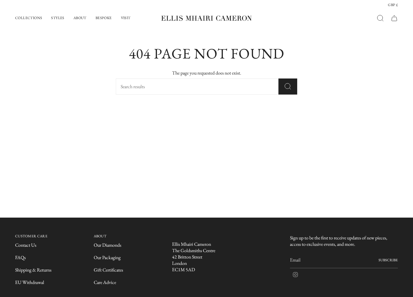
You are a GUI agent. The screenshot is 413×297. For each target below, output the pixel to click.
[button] (29, 18)
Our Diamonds (107, 245)
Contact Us (25, 245)
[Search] (287, 86)
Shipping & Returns (33, 270)
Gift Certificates (108, 270)
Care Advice (105, 282)
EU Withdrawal (29, 282)
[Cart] (394, 18)
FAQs (20, 257)
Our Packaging (107, 257)
